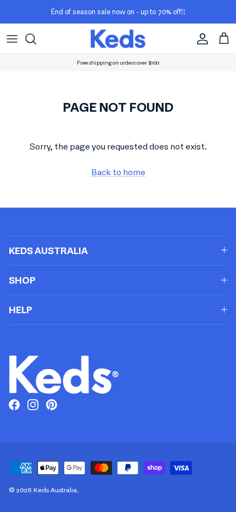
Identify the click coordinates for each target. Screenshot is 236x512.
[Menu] (12, 39)
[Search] (36, 39)
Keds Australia (55, 490)
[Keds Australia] (118, 38)
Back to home (118, 171)
